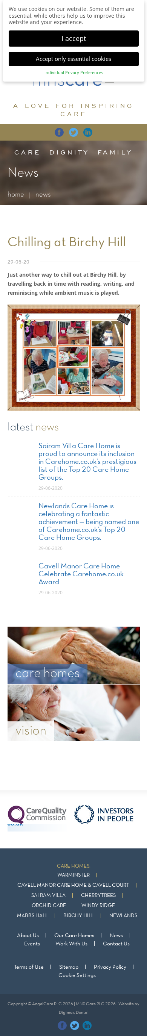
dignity (69, 152)
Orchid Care (49, 905)
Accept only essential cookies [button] (73, 58)
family (115, 152)
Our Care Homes (74, 935)
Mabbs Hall (32, 915)
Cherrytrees (98, 895)
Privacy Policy (110, 967)
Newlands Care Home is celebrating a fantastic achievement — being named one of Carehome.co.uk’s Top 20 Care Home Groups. (88, 522)
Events (32, 944)
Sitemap (68, 967)
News (116, 935)
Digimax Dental (74, 1013)
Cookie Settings (77, 975)
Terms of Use (29, 967)
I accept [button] (73, 38)
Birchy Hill (78, 915)
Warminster (73, 875)
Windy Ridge (98, 905)
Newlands (123, 915)
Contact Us (116, 944)
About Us (28, 935)
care (27, 152)
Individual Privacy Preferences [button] (73, 72)
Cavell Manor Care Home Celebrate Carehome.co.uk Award (81, 574)
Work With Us (71, 944)
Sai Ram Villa (48, 895)
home (16, 195)
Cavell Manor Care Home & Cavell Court (73, 885)
